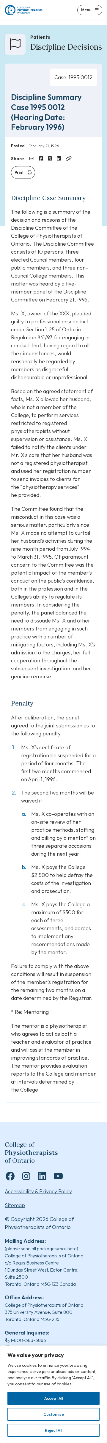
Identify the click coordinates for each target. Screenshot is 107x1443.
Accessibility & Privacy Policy (38, 1191)
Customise (53, 1414)
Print (19, 172)
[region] (53, 1394)
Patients (40, 37)
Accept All (53, 1398)
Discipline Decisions (66, 47)
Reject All (53, 1430)
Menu (86, 9)
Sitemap (15, 1205)
